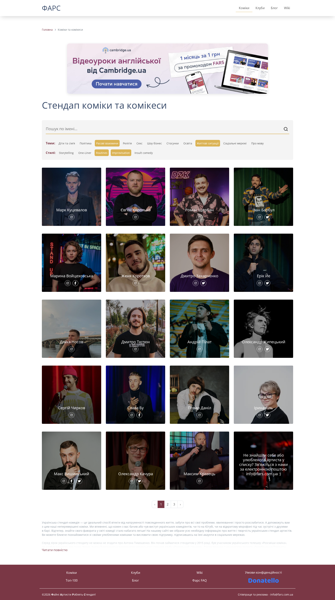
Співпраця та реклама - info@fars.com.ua (265, 594)
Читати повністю (54, 550)
